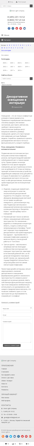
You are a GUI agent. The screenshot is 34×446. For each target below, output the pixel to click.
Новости (4, 384)
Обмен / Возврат (6, 381)
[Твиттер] (10, 436)
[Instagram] (12, 28)
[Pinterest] (20, 28)
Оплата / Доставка (7, 378)
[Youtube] (16, 28)
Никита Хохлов (6, 85)
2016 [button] (19, 70)
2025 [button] (12, 63)
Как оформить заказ (8, 375)
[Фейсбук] (6, 436)
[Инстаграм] (18, 436)
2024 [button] (19, 63)
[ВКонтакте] (14, 436)
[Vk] (24, 28)
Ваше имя (6, 308)
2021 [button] (12, 66)
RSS (3, 83)
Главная (4, 369)
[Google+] (30, 436)
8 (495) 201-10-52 (16, 16)
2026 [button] (4, 63)
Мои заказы (5, 397)
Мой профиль (5, 400)
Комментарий (7, 321)
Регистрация (22, 2)
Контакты (4, 387)
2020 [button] (19, 66)
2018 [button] (4, 70)
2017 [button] (12, 70)
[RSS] (2, 436)
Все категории (6, 50)
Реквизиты (4, 390)
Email (4, 315)
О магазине (5, 372)
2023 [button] (26, 63)
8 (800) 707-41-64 (16, 19)
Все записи (4, 55)
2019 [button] (27, 66)
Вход (11, 2)
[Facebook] (9, 28)
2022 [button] (4, 66)
